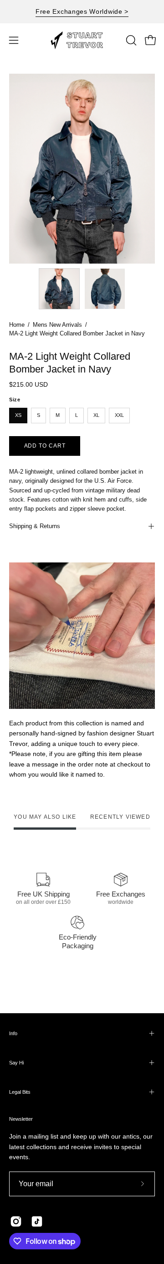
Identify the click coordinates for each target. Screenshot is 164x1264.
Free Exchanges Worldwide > (82, 11)
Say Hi (16, 1062)
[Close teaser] (106, 1252)
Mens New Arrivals (57, 325)
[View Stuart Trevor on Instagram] (16, 1221)
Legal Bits (20, 1092)
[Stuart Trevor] (82, 40)
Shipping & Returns (34, 526)
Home (17, 325)
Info (13, 1033)
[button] (130, 40)
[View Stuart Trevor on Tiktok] (37, 1221)
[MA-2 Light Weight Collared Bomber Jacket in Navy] (59, 288)
